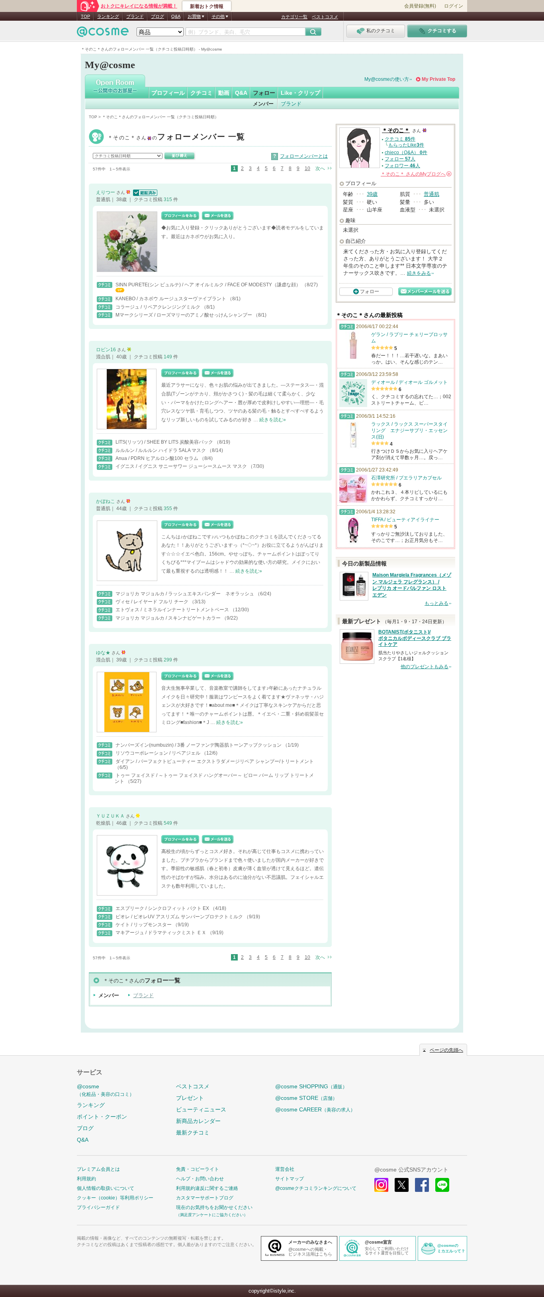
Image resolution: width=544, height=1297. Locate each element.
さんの (415, 174)
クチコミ (201, 93)
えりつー (106, 192)
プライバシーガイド (98, 1207)
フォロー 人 (400, 159)
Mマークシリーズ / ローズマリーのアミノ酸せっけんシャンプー (184, 315)
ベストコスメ (325, 16)
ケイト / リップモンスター (144, 924)
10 (307, 168)
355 (168, 508)
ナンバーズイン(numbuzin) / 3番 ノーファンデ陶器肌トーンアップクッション (199, 745)
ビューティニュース (201, 1109)
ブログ (157, 16)
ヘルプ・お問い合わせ (200, 1179)
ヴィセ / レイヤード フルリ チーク (152, 601)
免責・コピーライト (197, 1169)
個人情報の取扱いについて (105, 1188)
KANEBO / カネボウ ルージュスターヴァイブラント (171, 298)
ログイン (453, 6)
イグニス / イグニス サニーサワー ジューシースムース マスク (181, 466)
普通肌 (431, 194)
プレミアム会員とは (98, 1169)
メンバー (263, 104)
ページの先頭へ (446, 1050)
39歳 (372, 194)
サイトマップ (289, 1179)
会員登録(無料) (420, 6)
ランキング (108, 16)
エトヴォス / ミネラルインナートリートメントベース (172, 609)
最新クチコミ (192, 1132)
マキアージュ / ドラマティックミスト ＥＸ (161, 932)
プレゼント (190, 1098)
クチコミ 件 (400, 139)
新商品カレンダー (198, 1121)
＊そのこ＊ (176, 138)
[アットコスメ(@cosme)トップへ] (103, 34)
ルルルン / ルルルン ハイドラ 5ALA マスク (161, 450)
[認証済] (144, 192)
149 (168, 357)
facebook (422, 1185)
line (442, 1185)
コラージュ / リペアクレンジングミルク (158, 307)
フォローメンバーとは (304, 156)
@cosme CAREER (315, 1109)
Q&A (175, 16)
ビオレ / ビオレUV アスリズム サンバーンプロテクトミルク (179, 916)
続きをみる (419, 273)
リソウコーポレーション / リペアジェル (158, 753)
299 (168, 660)
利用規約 (86, 1179)
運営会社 (284, 1169)
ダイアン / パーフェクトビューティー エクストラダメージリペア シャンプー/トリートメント (214, 761)
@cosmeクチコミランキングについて (315, 1188)
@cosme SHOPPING (311, 1086)
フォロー (264, 93)
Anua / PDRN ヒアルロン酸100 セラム (157, 458)
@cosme (105, 1090)
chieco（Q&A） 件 (406, 152)
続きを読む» (272, 420)
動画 (223, 93)
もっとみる (436, 603)
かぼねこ (106, 501)
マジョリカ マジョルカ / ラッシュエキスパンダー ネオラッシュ (185, 594)
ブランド (135, 16)
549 (168, 823)
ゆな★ (104, 652)
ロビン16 (106, 349)
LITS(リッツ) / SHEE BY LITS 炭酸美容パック (164, 442)
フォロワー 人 (402, 165)
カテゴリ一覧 (294, 16)
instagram (381, 1185)
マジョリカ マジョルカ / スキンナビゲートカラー (168, 618)
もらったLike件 (406, 145)
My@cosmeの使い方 (386, 79)
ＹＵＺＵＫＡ (111, 816)
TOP (85, 16)
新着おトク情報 (206, 6)
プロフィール (168, 93)
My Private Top (438, 79)
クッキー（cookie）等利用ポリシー (115, 1198)
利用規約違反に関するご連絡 (207, 1188)
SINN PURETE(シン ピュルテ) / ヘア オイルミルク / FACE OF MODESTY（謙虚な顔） (208, 285)
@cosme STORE (306, 1098)
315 (168, 199)
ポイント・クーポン (102, 1116)
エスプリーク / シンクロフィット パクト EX (162, 908)
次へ (320, 168)
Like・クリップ (300, 93)
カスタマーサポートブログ (204, 1198)
